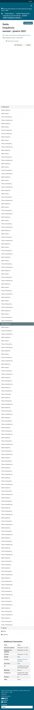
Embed (28, 45)
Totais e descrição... (6, 394)
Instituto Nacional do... (23, 13)
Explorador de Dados (13, 41)
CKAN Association (6, 696)
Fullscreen (19, 45)
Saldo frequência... (6, 110)
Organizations (9, 13)
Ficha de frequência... (7, 117)
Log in (30, 1)
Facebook (5, 634)
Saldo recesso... (5, 113)
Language (4, 704)
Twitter (4, 631)
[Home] (2, 13)
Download (29, 23)
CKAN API (4, 694)
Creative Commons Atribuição (22, 660)
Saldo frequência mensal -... (13, 18)
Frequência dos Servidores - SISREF (15, 16)
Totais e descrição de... (7, 120)
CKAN (4, 702)
